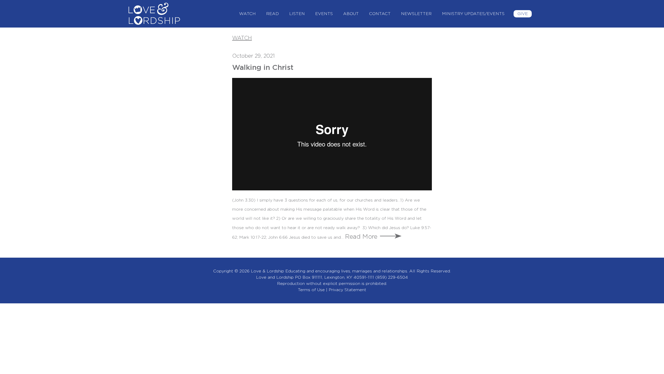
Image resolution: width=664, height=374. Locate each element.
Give (522, 14)
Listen (297, 14)
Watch (247, 14)
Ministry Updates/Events (473, 14)
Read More (361, 237)
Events (324, 14)
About (351, 14)
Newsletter (416, 14)
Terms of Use (311, 290)
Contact (380, 14)
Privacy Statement (347, 290)
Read (272, 14)
